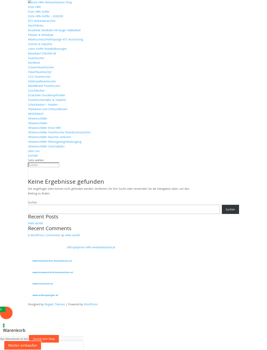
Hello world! (35, 223)
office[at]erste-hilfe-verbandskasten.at (91, 247)
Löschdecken (36, 90)
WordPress (91, 304)
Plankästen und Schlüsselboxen (47, 109)
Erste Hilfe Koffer (38, 11)
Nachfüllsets (36, 25)
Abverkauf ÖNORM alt (42, 53)
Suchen (32, 202)
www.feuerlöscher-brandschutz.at (52, 260)
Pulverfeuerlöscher (40, 72)
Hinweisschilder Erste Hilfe (44, 128)
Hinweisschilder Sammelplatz (46, 146)
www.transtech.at (42, 283)
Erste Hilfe (34, 7)
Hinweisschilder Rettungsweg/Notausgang (54, 141)
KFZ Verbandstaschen (42, 21)
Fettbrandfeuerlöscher (42, 81)
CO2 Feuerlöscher (39, 76)
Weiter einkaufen (22, 345)
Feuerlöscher (36, 58)
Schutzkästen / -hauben (43, 104)
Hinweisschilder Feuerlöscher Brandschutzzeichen (59, 132)
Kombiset (34, 62)
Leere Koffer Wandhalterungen (47, 49)
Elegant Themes (54, 304)
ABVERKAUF (36, 114)
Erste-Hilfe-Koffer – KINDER (45, 16)
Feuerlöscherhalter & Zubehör (47, 100)
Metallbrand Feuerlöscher (44, 86)
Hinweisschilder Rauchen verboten (49, 137)
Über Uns (34, 151)
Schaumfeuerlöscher (41, 67)
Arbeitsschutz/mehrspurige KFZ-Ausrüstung (55, 39)
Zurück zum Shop (44, 339)
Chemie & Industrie (40, 44)
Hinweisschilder (37, 118)
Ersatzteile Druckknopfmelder (46, 95)
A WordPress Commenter (44, 235)
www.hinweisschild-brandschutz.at (52, 272)
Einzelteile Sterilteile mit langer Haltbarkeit (54, 30)
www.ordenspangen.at (45, 295)
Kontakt (33, 155)
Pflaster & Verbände (40, 35)
